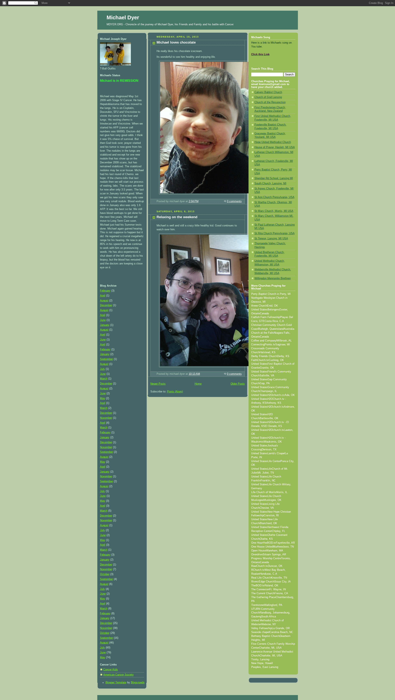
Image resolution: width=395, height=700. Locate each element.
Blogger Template (116, 682)
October (104, 574)
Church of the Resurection (270, 102)
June (103, 320)
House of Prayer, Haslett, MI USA (274, 147)
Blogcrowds (138, 682)
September (106, 359)
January (104, 325)
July (102, 369)
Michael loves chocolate (176, 42)
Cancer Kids (110, 669)
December (106, 305)
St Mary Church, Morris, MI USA (273, 211)
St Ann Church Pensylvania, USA (274, 197)
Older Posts (238, 383)
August (104, 300)
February (105, 290)
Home (198, 383)
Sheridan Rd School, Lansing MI (273, 178)
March (103, 378)
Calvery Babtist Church (268, 92)
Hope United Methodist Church (272, 142)
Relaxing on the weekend (177, 217)
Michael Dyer (123, 17)
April (102, 295)
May (102, 398)
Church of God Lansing (268, 97)
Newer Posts (158, 383)
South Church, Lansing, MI (270, 183)
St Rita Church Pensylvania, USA (274, 233)
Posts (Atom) (175, 391)
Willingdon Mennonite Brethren (272, 278)
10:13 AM (194, 373)
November (106, 417)
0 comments (234, 201)
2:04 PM (194, 201)
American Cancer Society (118, 674)
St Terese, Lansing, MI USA (271, 238)
